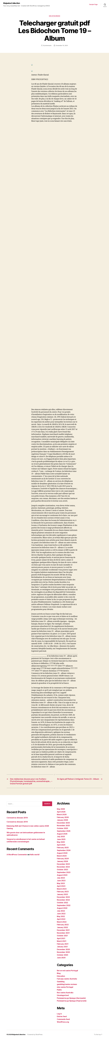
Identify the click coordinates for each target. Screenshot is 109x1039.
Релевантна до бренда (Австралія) (71, 998)
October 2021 (62, 936)
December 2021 (63, 930)
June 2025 (61, 839)
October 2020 (62, 955)
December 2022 (63, 897)
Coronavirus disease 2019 (17, 818)
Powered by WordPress (35, 1034)
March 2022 (61, 922)
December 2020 (63, 949)
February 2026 (63, 817)
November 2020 (63, 952)
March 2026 (61, 815)
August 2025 (62, 834)
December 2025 (63, 823)
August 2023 (62, 875)
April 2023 (61, 886)
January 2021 (62, 947)
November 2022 (63, 900)
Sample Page (93, 4)
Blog (59, 973)
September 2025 (63, 831)
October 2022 (62, 903)
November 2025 (63, 826)
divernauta (48, 45)
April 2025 (61, 845)
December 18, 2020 (62, 45)
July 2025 (61, 837)
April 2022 (61, 919)
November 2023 (63, 867)
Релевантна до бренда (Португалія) (71, 1001)
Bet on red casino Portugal (67, 971)
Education (61, 976)
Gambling (61, 982)
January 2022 (62, 927)
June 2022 (61, 914)
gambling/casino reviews (67, 984)
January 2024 (62, 861)
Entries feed (62, 1016)
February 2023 (63, 892)
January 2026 (62, 820)
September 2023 (63, 872)
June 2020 (61, 958)
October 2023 (62, 870)
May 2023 (61, 883)
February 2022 (63, 925)
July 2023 (61, 878)
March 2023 (61, 889)
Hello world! (34, 855)
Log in (59, 1014)
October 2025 (62, 828)
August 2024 (62, 853)
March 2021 (61, 941)
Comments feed (63, 1019)
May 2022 (61, 916)
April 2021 (61, 938)
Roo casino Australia (65, 993)
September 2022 (63, 905)
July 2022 (61, 911)
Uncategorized (54, 16)
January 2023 (62, 894)
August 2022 (62, 908)
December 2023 (63, 864)
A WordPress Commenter (17, 855)
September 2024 (63, 850)
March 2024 (61, 856)
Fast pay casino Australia (67, 979)
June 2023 (61, 881)
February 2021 (62, 944)
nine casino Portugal (65, 987)
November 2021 (63, 933)
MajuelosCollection (11, 3)
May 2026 (61, 809)
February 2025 (63, 848)
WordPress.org (63, 1022)
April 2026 (61, 812)
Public (59, 990)
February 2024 (63, 859)
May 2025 (61, 842)
